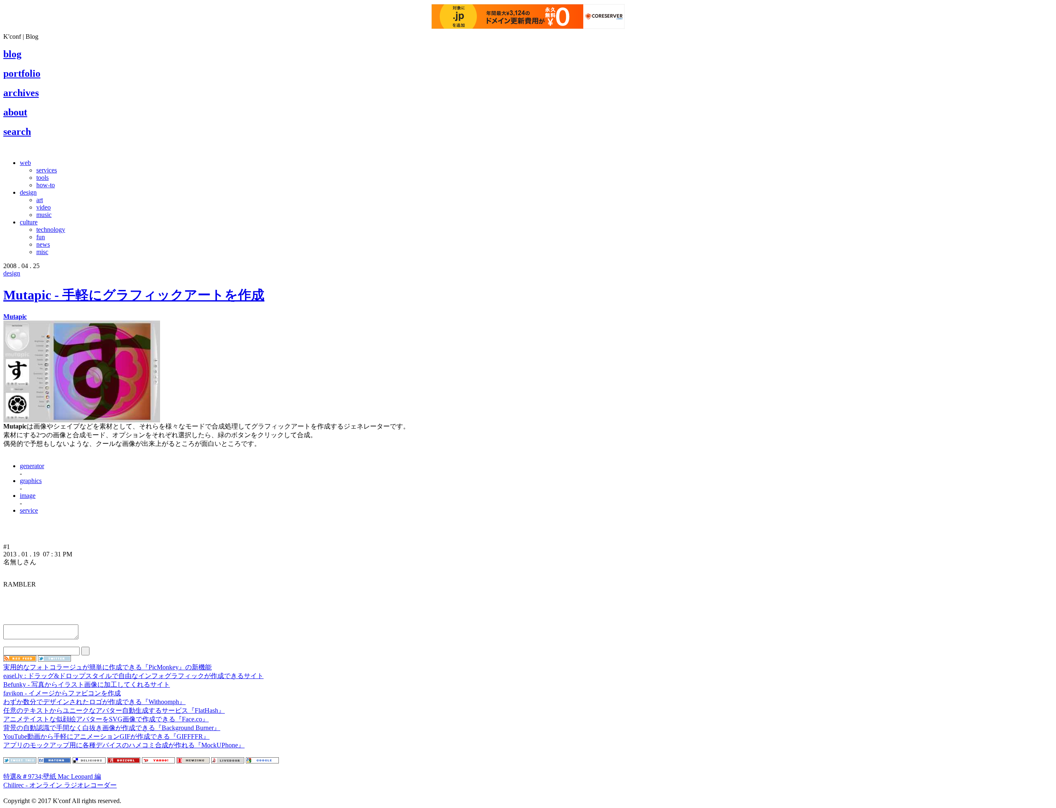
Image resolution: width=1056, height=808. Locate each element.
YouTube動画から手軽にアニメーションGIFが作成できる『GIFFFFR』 (106, 736)
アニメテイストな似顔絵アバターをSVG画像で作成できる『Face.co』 (106, 719)
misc (42, 251)
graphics (31, 480)
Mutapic (15, 316)
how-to (45, 184)
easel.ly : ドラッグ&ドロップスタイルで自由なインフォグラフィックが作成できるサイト (133, 675)
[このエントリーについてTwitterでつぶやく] (19, 761)
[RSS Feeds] (19, 659)
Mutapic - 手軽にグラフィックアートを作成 (133, 294)
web (25, 162)
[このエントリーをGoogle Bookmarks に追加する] (262, 761)
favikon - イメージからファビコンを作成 (62, 693)
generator (32, 465)
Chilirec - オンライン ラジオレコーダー (60, 785)
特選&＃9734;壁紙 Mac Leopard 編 (52, 776)
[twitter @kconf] (54, 659)
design (28, 192)
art (39, 199)
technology (50, 229)
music (44, 214)
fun (40, 236)
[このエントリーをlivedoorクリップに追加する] (227, 761)
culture (29, 222)
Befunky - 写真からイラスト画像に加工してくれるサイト (86, 684)
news (43, 244)
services (46, 170)
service (29, 510)
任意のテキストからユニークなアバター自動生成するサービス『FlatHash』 (114, 710)
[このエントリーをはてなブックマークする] (54, 761)
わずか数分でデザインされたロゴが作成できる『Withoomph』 (94, 701)
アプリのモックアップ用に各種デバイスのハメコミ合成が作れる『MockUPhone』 (124, 745)
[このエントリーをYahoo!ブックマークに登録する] (158, 761)
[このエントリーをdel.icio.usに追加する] (89, 761)
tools (42, 177)
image (27, 495)
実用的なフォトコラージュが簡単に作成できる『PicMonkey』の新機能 (107, 667)
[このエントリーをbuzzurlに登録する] (123, 761)
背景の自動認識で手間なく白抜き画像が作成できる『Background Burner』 (111, 727)
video (43, 207)
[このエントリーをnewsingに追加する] (193, 761)
